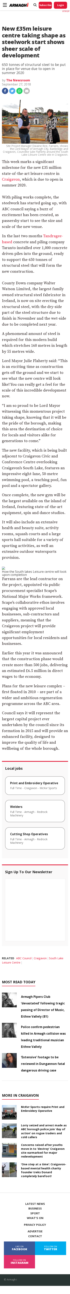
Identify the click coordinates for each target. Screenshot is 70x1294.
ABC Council (24, 958)
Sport (35, 1213)
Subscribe (45, 5)
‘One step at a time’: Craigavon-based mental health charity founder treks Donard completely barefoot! (43, 1170)
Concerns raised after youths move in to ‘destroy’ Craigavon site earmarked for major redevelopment (43, 1150)
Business (35, 1208)
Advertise (35, 1231)
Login (60, 5)
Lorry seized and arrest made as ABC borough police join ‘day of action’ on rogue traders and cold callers (44, 1131)
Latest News (35, 1204)
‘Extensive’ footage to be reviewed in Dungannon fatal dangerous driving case (43, 1063)
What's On (35, 1218)
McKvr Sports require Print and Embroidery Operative (42, 1109)
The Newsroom (18, 80)
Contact (35, 1236)
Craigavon (11, 179)
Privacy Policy (35, 1224)
